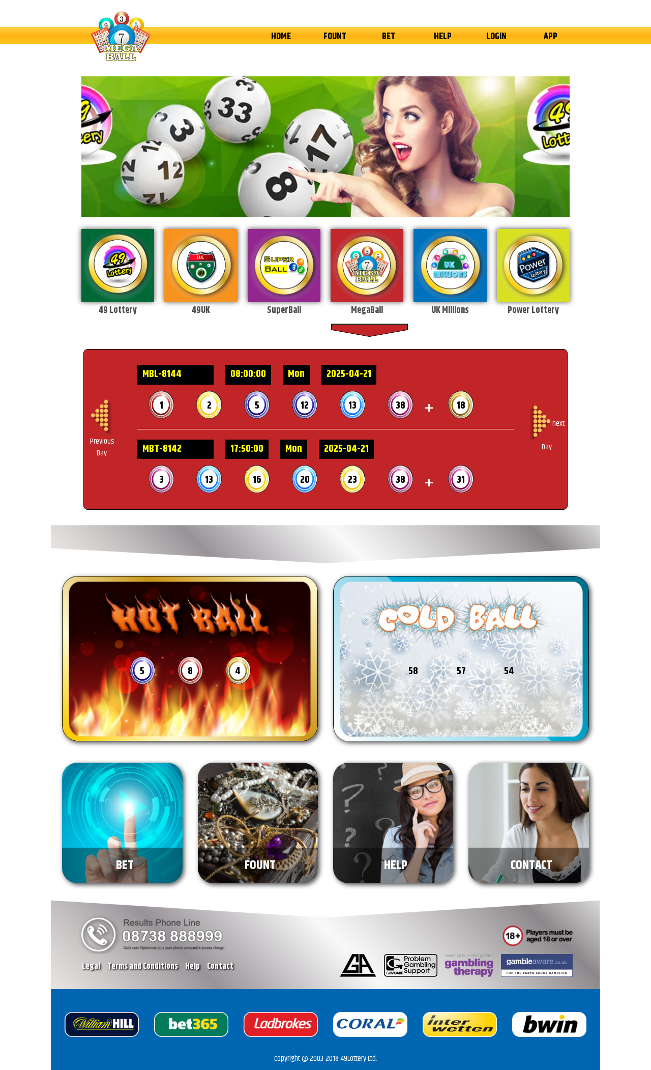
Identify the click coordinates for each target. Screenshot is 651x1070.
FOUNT (334, 37)
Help (192, 966)
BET (388, 37)
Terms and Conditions (142, 966)
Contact (220, 966)
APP (550, 37)
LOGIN (496, 37)
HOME (281, 37)
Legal (91, 966)
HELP (443, 37)
